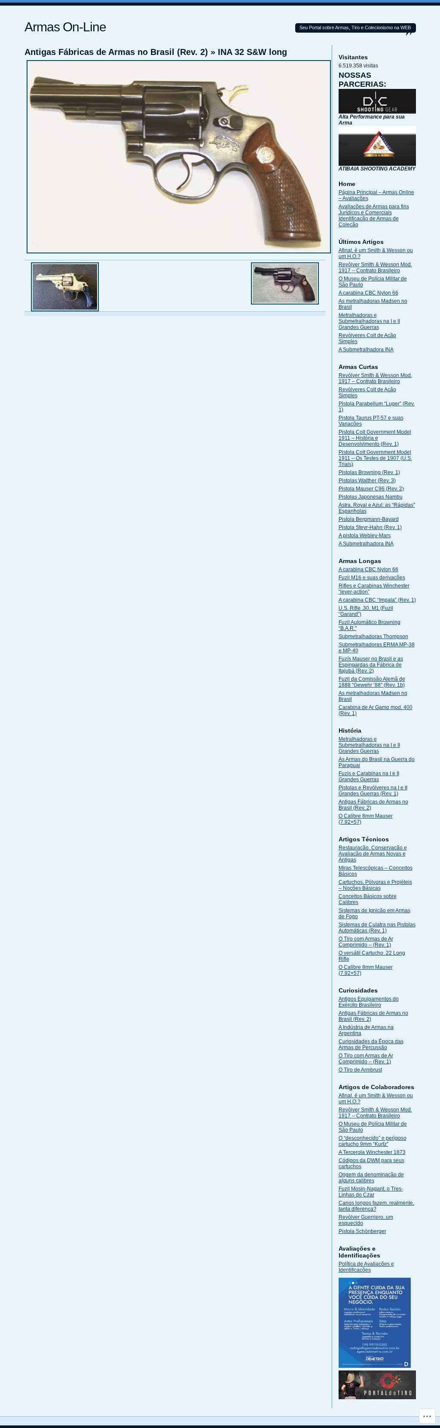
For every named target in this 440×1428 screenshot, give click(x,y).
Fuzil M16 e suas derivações (372, 578)
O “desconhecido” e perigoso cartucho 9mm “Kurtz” (372, 1141)
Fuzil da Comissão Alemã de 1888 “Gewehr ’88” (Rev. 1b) (372, 682)
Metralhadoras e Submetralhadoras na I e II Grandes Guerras (369, 321)
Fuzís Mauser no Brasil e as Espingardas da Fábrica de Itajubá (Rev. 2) (371, 665)
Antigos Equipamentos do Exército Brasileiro (369, 1002)
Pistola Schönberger (362, 1231)
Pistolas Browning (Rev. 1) (369, 472)
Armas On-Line (65, 27)
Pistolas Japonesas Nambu (371, 497)
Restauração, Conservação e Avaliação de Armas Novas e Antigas (373, 854)
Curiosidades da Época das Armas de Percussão (371, 1044)
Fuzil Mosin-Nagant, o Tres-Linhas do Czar (371, 1192)
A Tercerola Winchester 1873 (372, 1152)
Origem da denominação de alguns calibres (371, 1178)
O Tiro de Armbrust (360, 1070)
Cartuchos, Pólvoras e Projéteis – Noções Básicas (375, 885)
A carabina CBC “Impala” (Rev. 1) (377, 600)
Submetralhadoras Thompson (373, 636)
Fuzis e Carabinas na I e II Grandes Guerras (369, 776)
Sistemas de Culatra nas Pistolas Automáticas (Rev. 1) (377, 928)
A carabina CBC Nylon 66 (368, 293)
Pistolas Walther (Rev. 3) (367, 481)
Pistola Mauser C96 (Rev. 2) (371, 489)
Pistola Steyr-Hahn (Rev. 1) (370, 527)
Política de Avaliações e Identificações (366, 1267)
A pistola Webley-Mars (365, 536)
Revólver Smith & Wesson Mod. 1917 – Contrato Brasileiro (375, 268)
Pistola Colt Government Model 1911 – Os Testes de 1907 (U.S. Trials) (375, 458)
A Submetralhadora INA (366, 350)
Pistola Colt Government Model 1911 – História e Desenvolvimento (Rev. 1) (375, 438)
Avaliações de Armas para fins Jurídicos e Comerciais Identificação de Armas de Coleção (374, 216)
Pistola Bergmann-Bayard (369, 519)
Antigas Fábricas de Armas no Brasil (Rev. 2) (116, 52)
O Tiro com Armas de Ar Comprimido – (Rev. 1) (366, 942)
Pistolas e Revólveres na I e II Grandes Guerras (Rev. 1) (373, 791)
